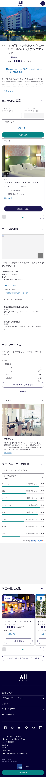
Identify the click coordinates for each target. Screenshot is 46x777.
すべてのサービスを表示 (23, 385)
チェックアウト (31, 109)
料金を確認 (23, 772)
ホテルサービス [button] (11, 344)
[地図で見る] (23, 246)
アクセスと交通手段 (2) (13, 299)
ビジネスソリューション (13, 698)
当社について (8, 693)
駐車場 (23, 391)
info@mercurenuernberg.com (16, 293)
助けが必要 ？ (8, 714)
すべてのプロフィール (13, 477)
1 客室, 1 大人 (9, 122)
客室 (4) (7, 141)
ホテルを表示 (18, 641)
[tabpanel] (23, 182)
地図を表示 (17, 72)
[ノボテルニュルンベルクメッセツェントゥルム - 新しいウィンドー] (18, 606)
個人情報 (5, 745)
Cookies (4, 748)
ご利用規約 (6, 751)
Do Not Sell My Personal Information (14, 753)
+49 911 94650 (11, 286)
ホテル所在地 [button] (10, 229)
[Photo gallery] (23, 24)
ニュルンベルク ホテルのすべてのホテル (23, 658)
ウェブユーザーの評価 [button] (15, 463)
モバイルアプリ (9, 709)
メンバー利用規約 (8, 742)
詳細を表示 (8, 452)
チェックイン (8, 109)
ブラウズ (6, 703)
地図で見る (11, 634)
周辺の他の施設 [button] (11, 588)
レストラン (8, 400)
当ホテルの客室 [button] (11, 100)
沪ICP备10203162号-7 (9, 761)
